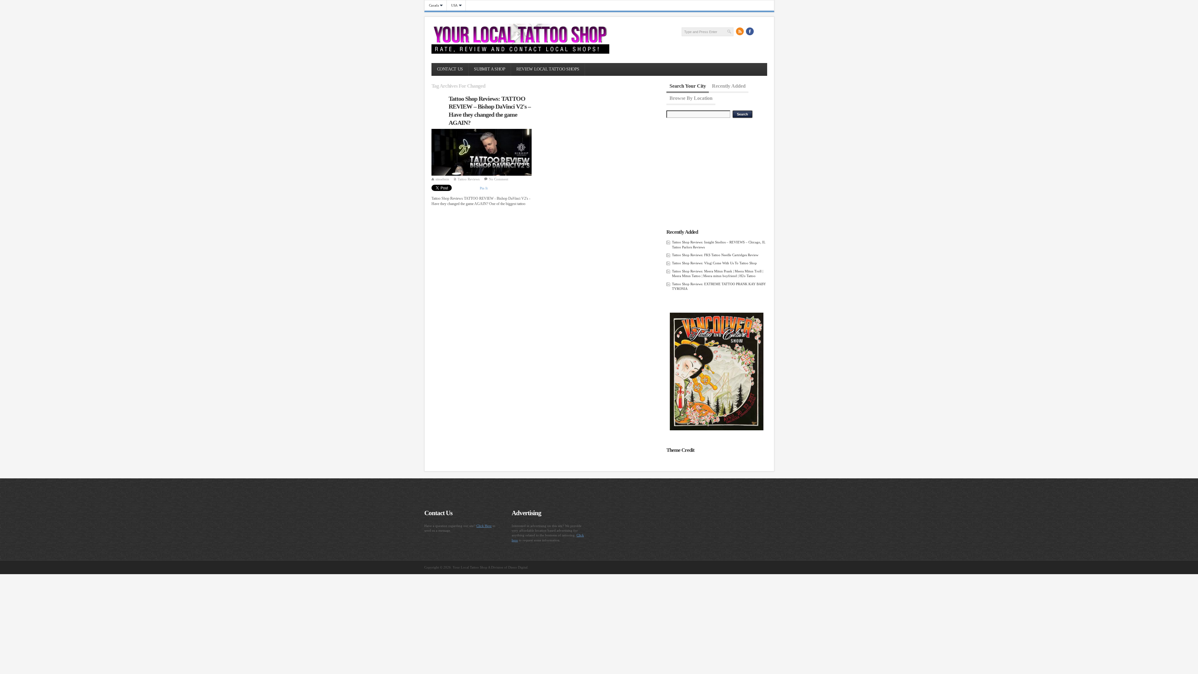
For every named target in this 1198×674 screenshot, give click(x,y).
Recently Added (729, 86)
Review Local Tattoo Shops (547, 69)
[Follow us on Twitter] (760, 31)
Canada (432, 5)
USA (452, 5)
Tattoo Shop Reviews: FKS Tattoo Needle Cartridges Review (715, 255)
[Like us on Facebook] (750, 31)
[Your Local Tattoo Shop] (520, 52)
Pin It (484, 188)
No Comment (498, 179)
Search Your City (688, 86)
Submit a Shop (489, 69)
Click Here (484, 526)
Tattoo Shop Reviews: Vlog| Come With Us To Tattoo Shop (714, 263)
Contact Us (450, 69)
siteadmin (442, 179)
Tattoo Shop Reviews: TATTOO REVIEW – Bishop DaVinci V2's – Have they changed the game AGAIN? (490, 110)
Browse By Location (691, 97)
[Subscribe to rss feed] (740, 31)
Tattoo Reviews (469, 179)
